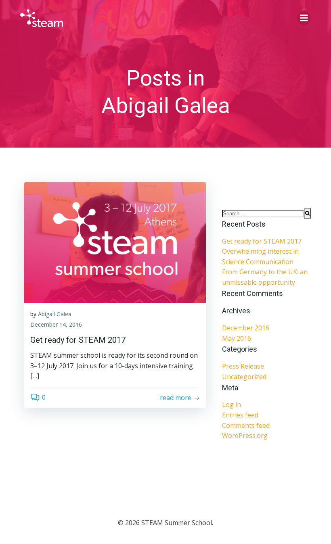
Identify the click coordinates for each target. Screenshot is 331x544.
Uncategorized (244, 376)
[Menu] (304, 18)
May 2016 (236, 338)
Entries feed (240, 415)
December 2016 (245, 327)
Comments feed (246, 425)
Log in (231, 404)
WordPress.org (245, 435)
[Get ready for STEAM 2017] (115, 241)
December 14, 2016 (56, 324)
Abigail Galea (54, 314)
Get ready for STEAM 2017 (262, 241)
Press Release (243, 366)
